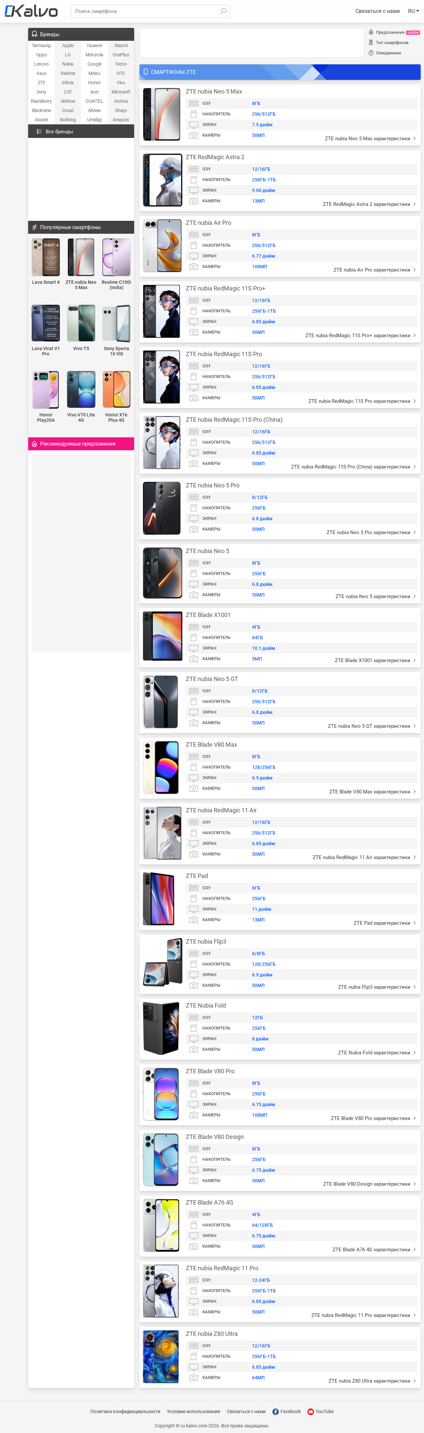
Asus (41, 73)
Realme (68, 73)
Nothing (68, 119)
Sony (41, 91)
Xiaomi (121, 45)
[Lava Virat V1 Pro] (46, 324)
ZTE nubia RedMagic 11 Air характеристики (362, 857)
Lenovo (41, 64)
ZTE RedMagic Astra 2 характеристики (367, 204)
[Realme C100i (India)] (116, 257)
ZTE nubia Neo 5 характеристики (374, 596)
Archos (121, 101)
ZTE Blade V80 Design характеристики (367, 1184)
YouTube (324, 1411)
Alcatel (41, 119)
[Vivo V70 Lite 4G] (81, 390)
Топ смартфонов (392, 42)
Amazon (121, 119)
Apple (67, 45)
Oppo (41, 54)
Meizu (94, 73)
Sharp (121, 110)
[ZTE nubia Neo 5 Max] (81, 257)
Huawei (94, 45)
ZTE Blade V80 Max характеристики (370, 792)
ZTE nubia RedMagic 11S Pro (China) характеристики (351, 467)
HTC (121, 73)
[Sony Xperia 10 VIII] (116, 324)
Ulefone (68, 101)
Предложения (397, 32)
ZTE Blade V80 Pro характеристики (371, 1118)
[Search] (223, 11)
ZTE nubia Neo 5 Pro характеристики (369, 532)
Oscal (67, 110)
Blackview (41, 110)
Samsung (41, 45)
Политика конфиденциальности (125, 1411)
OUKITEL (94, 101)
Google (94, 64)
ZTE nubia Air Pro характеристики (373, 270)
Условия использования (193, 1411)
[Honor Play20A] (46, 390)
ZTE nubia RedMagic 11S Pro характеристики (360, 401)
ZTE (41, 82)
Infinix (68, 82)
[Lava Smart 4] (46, 257)
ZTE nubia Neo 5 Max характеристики (368, 139)
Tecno (121, 64)
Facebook (290, 1411)
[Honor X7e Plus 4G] (116, 390)
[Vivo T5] (81, 324)
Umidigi (94, 119)
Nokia (68, 64)
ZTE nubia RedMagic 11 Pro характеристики (361, 1315)
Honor (94, 82)
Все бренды (59, 132)
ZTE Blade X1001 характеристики (373, 660)
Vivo (121, 82)
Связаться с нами (377, 11)
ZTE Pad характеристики (383, 923)
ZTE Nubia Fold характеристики (375, 1053)
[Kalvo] (31, 11)
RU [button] (412, 11)
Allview (94, 110)
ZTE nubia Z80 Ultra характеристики (370, 1381)
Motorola (94, 54)
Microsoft (121, 91)
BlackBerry (41, 101)
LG (68, 54)
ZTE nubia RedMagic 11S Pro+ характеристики (358, 336)
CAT (68, 91)
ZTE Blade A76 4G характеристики (372, 1250)
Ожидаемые (388, 52)
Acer (94, 91)
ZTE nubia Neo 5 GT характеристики (370, 726)
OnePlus (121, 54)
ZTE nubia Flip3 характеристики (375, 987)
